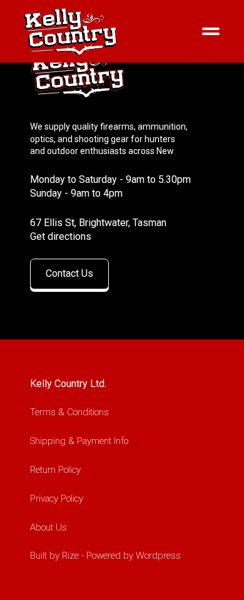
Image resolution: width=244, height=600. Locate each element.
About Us (48, 527)
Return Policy (55, 469)
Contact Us (69, 273)
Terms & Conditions (69, 412)
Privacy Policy (56, 498)
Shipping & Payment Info (79, 441)
